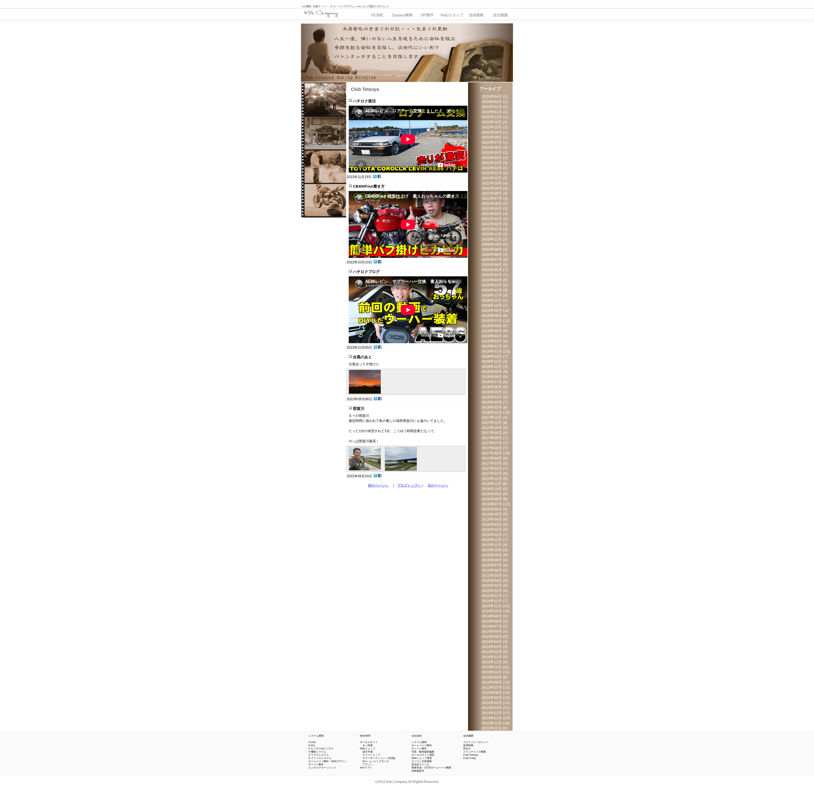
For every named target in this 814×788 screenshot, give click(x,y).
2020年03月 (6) (495, 280)
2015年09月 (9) (495, 555)
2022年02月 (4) (495, 168)
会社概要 (468, 735)
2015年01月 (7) (495, 596)
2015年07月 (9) (495, 565)
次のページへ (438, 485)
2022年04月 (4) (495, 158)
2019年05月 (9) (495, 331)
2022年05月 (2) (495, 152)
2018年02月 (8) (495, 407)
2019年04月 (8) (495, 336)
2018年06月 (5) (495, 387)
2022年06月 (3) (495, 147)
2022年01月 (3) (495, 173)
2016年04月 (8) (495, 519)
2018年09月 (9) (495, 371)
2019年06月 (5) (495, 326)
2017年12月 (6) (495, 417)
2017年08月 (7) (495, 438)
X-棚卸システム (317, 751)
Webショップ (367, 748)
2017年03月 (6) (495, 463)
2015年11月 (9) (494, 545)
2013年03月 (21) (496, 708)
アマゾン (366, 764)
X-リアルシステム (318, 754)
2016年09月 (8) (495, 494)
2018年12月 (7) (495, 356)
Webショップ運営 (421, 758)
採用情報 (468, 745)
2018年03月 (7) (495, 402)
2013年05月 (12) (496, 697)
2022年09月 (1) (495, 132)
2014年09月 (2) (495, 616)
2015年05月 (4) (495, 575)
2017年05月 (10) (496, 453)
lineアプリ (366, 767)
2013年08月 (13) (496, 682)
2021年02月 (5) (495, 224)
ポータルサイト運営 (422, 754)
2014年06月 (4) (495, 631)
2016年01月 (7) (495, 534)
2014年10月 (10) (496, 611)
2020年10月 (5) (495, 244)
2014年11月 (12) (495, 606)
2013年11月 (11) (495, 667)
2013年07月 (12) (496, 687)
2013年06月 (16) (496, 692)
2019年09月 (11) (495, 310)
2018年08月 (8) (495, 377)
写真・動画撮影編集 (422, 751)
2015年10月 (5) (495, 550)
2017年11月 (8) (494, 422)
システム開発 (316, 735)
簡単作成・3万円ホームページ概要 (431, 767)
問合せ (467, 748)
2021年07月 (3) (495, 198)
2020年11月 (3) (494, 239)
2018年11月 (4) (494, 361)
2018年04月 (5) (495, 397)
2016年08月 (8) (495, 499)
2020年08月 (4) (495, 254)
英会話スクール (420, 764)
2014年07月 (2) (495, 626)
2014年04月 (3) (495, 641)
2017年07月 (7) (495, 443)
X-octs (312, 742)
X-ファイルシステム (319, 758)
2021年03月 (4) (495, 219)
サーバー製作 (316, 764)
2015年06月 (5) (495, 570)
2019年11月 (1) (494, 300)
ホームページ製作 (421, 745)
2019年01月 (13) (496, 351)
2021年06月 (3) (495, 203)
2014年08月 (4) (495, 621)
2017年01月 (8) (495, 473)
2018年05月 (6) (495, 392)
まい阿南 (366, 745)
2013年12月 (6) (495, 662)
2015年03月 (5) (495, 585)
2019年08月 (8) (495, 315)
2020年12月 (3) (495, 234)
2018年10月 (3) (495, 366)
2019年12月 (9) (495, 295)
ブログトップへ (409, 485)
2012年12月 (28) (496, 723)
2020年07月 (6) (495, 259)
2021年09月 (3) (495, 188)
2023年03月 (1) (495, 102)
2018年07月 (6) (495, 382)
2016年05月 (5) (495, 514)
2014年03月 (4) (495, 647)
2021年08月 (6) (495, 193)
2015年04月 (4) (495, 580)
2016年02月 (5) (495, 529)
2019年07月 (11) (495, 321)
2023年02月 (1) (495, 107)
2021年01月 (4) (495, 229)
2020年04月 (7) (495, 275)
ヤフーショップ (370, 754)
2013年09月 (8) (495, 677)
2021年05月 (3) (495, 208)
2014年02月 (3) (495, 652)
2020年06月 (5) (495, 265)
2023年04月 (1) (495, 96)
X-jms (311, 745)
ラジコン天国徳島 (421, 761)
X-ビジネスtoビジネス (320, 748)
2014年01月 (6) (495, 657)
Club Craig (469, 758)
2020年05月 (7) (495, 270)
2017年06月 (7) (495, 448)
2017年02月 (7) (495, 468)
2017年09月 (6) (495, 433)
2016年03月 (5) (495, 524)
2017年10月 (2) (495, 428)
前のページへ (378, 485)
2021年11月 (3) (494, 178)
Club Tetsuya (470, 754)
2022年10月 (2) (495, 127)
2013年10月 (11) (495, 672)
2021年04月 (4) (495, 214)
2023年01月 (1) (495, 112)
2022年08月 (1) (495, 137)
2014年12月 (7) (495, 601)
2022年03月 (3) (495, 163)
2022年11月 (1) (494, 122)
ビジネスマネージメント (322, 767)
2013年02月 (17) (496, 713)
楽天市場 (366, 751)
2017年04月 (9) (495, 458)
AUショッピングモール (374, 761)
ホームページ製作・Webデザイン (327, 761)
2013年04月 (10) (496, 703)
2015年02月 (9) (495, 591)
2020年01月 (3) (495, 290)
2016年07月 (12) (496, 504)
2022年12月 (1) (495, 117)
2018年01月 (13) (496, 412)
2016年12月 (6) (495, 478)
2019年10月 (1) (495, 305)
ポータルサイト (369, 742)
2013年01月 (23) (496, 718)
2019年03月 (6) (495, 341)
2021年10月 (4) (495, 183)
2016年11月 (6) (494, 484)
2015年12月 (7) (495, 540)
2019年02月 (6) (495, 346)
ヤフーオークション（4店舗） (378, 758)
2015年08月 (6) (495, 560)
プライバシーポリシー (476, 742)
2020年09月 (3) (495, 249)
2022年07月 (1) (495, 142)
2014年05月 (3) (495, 636)
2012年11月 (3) (494, 728)
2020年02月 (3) (495, 285)
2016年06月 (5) (495, 509)
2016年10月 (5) (495, 489)
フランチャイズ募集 (474, 751)
